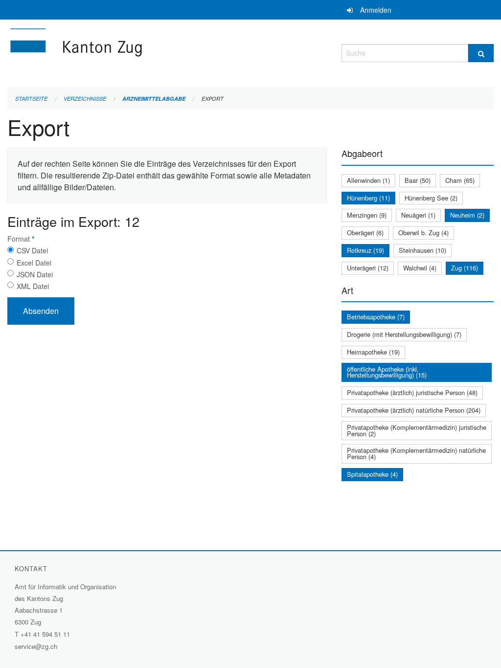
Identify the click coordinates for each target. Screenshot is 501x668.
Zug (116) (464, 267)
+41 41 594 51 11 (45, 634)
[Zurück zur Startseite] (134, 51)
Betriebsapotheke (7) (376, 316)
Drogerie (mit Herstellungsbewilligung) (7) (404, 334)
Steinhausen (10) (422, 250)
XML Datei (33, 286)
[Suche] (481, 53)
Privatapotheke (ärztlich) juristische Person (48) (412, 392)
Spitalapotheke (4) (372, 474)
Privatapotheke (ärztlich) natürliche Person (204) (413, 410)
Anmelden (375, 10)
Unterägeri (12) (367, 267)
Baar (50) (418, 180)
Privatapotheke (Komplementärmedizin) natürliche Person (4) (416, 453)
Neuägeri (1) (418, 215)
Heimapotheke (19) (373, 351)
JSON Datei (35, 274)
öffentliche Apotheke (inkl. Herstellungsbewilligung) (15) (387, 372)
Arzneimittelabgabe (153, 98)
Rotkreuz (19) (365, 250)
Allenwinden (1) (368, 180)
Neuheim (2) (467, 215)
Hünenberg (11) (368, 197)
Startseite (31, 98)
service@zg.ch (36, 646)
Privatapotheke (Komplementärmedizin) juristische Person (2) (416, 430)
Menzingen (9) (367, 215)
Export (213, 98)
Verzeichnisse (85, 98)
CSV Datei (32, 250)
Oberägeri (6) (365, 232)
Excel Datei (34, 262)
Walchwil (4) (419, 267)
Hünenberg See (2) (431, 197)
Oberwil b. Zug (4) (423, 232)
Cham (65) (460, 180)
